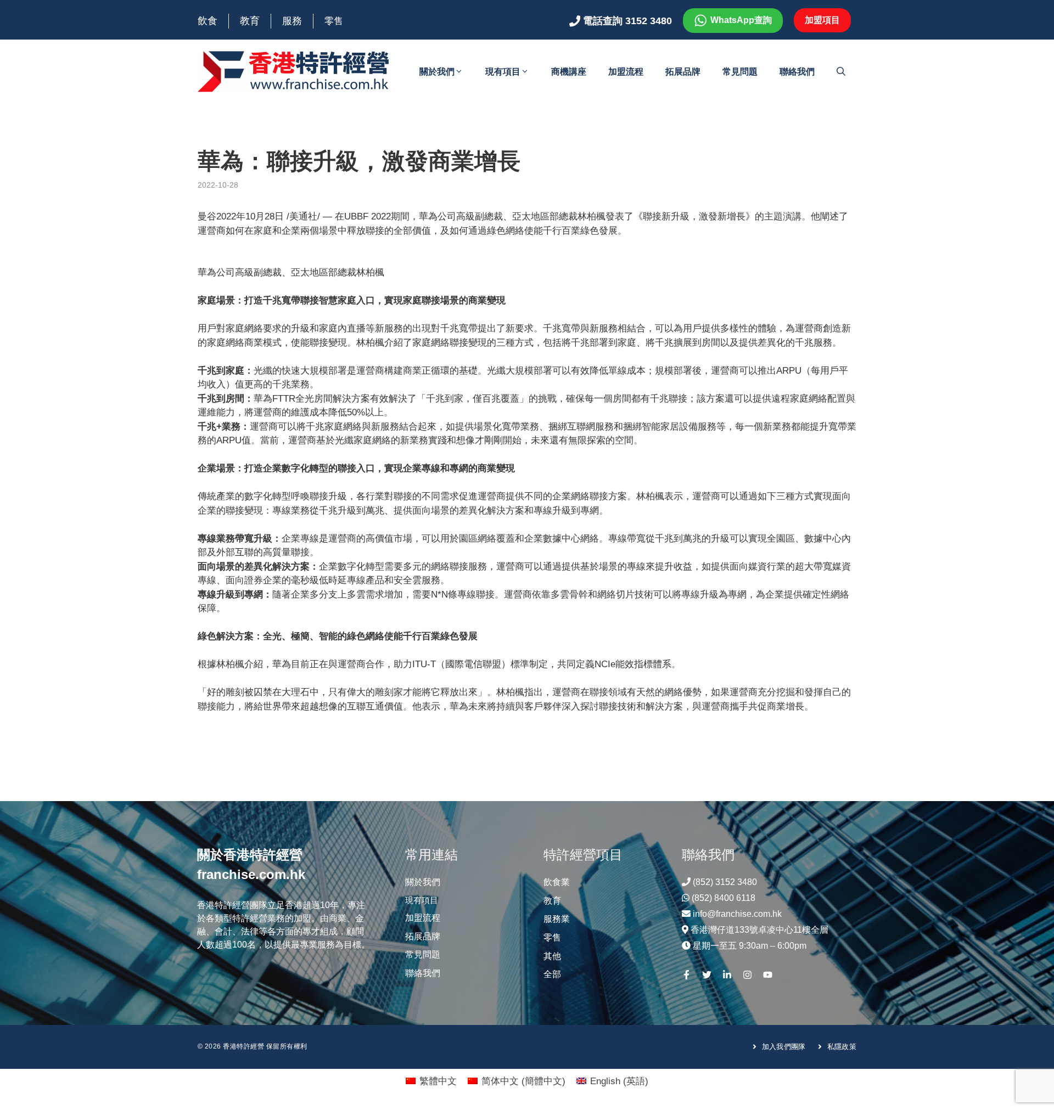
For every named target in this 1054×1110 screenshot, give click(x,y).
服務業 (556, 918)
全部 (552, 974)
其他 (552, 956)
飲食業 (556, 882)
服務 (292, 20)
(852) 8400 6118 (723, 898)
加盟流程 (625, 71)
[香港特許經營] (294, 71)
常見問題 (740, 71)
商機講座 (568, 71)
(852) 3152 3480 (725, 882)
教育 (250, 20)
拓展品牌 (682, 71)
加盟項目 (822, 20)
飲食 (207, 20)
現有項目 (502, 71)
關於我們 (437, 71)
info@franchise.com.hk (737, 914)
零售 (333, 21)
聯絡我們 (797, 71)
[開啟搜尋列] (841, 71)
